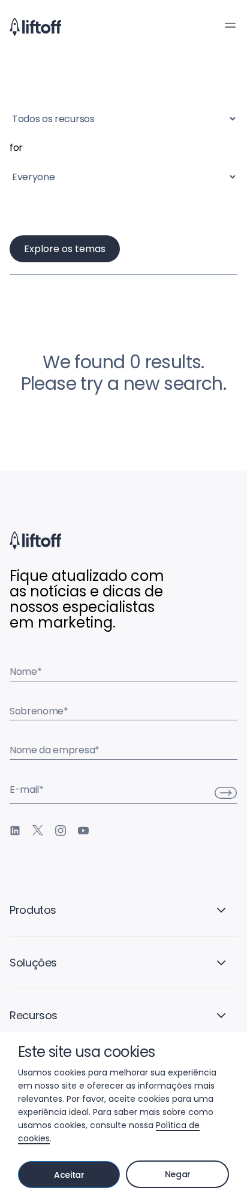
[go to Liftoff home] (35, 27)
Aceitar (69, 1175)
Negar (178, 1174)
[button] (230, 25)
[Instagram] (60, 830)
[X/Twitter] (37, 830)
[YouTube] (83, 830)
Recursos (34, 1015)
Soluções (33, 962)
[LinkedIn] (15, 830)
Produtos (33, 909)
